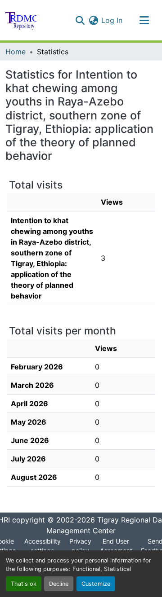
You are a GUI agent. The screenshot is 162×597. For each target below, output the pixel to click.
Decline (58, 583)
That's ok (23, 583)
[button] (20, 20)
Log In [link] (111, 20)
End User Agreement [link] (116, 545)
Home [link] (15, 51)
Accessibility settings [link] (42, 545)
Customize (95, 583)
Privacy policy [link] (80, 545)
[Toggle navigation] (144, 20)
